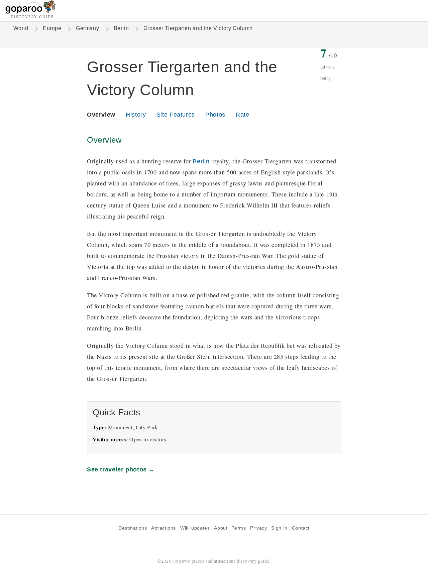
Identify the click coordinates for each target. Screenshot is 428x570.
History (136, 114)
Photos (215, 114)
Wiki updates (195, 528)
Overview (101, 114)
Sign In (279, 528)
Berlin (121, 28)
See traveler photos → (121, 469)
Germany (87, 28)
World (20, 28)
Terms (239, 528)
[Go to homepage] (30, 11)
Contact (301, 528)
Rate (242, 114)
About (220, 528)
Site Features (175, 114)
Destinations (132, 528)
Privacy (258, 528)
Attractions (163, 528)
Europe (52, 28)
